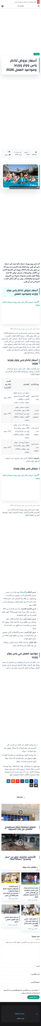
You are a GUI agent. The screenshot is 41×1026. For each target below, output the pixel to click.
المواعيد (20, 662)
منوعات (37, 54)
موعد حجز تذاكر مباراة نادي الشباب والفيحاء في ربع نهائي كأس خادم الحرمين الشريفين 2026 (30, 892)
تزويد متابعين (20, 1018)
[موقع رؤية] (20, 6)
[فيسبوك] (36, 781)
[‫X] (31, 781)
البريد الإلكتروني (35, 974)
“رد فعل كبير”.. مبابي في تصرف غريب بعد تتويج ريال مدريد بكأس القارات (31, 922)
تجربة (21, 333)
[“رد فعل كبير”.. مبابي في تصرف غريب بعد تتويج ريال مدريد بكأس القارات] (30, 909)
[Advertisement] (20, 29)
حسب (20, 369)
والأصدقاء (23, 592)
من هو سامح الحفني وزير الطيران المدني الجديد (11, 919)
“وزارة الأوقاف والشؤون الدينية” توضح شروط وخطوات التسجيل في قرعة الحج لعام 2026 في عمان (10, 891)
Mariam (20, 797)
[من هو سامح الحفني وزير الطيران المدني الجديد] (10, 909)
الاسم (38, 966)
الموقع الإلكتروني (35, 982)
